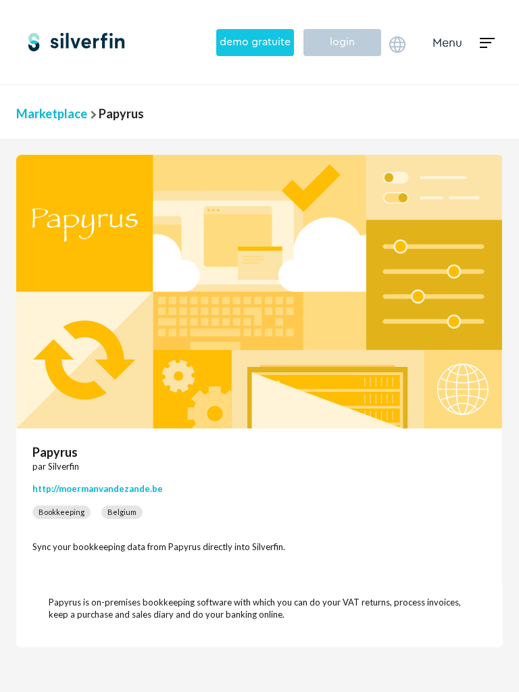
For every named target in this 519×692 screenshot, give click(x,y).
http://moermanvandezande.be (97, 488)
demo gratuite (255, 41)
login (342, 41)
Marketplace (51, 113)
